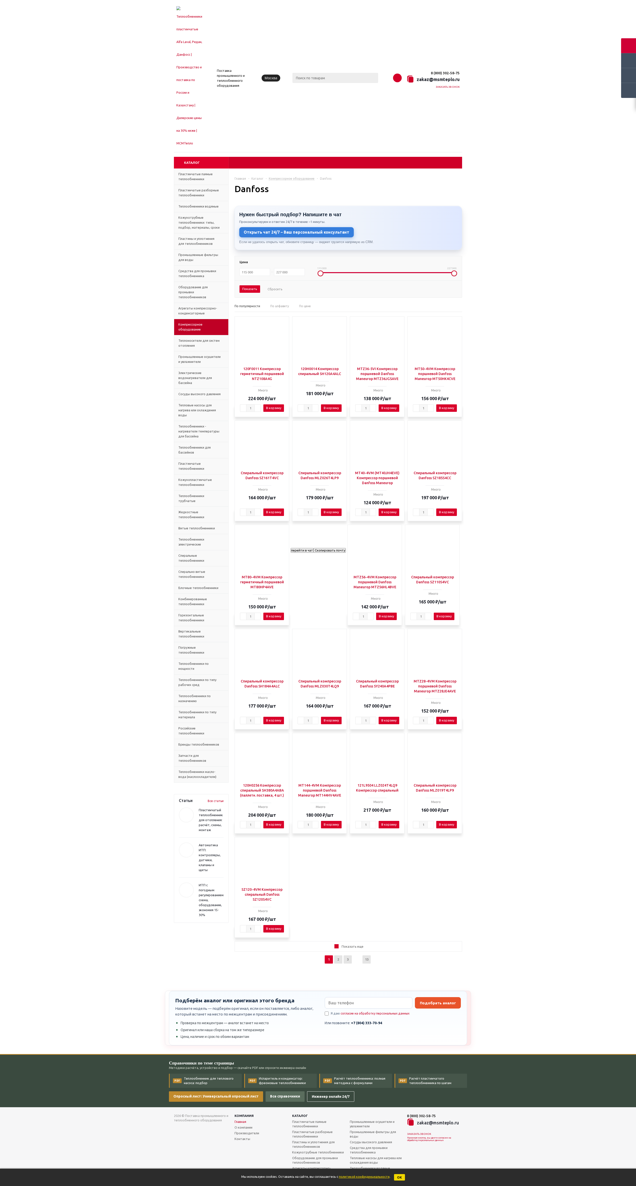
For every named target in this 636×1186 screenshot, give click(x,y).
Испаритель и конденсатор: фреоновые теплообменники (278, 1080)
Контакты (242, 1139)
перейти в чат (302, 550)
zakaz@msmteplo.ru (438, 79)
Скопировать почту (329, 550)
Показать (249, 289)
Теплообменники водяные (370, 1168)
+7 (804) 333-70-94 (366, 1023)
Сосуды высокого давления (371, 1142)
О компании (243, 1127)
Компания (244, 1115)
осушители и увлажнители (372, 1124)
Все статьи (216, 801)
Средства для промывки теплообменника (369, 1150)
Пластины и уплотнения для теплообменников (313, 1144)
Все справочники (285, 1096)
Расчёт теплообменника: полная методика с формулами (355, 1080)
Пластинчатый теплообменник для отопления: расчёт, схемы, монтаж (211, 820)
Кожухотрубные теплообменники (318, 1152)
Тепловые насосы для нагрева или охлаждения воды (376, 1160)
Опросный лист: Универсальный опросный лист (216, 1096)
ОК (399, 1177)
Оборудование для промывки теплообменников (315, 1160)
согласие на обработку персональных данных (375, 1013)
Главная (240, 1121)
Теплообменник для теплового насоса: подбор (204, 1080)
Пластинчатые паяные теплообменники (309, 1124)
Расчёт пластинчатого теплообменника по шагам (426, 1080)
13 (366, 959)
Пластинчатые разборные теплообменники (312, 1134)
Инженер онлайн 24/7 (331, 1097)
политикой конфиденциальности (364, 1176)
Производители (247, 1133)
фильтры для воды (373, 1134)
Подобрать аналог (438, 1003)
